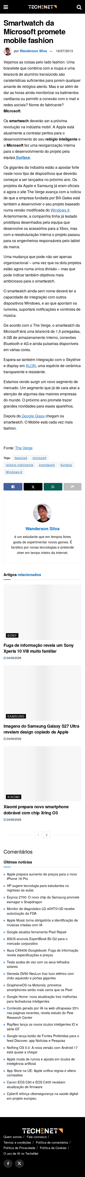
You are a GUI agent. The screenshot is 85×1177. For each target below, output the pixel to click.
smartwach (47, 465)
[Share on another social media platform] (72, 486)
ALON (31, 365)
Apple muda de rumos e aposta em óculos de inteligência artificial (41, 1061)
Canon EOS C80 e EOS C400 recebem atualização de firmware (36, 1084)
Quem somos (13, 1136)
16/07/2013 (64, 50)
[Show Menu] (6, 7)
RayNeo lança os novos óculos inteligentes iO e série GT (42, 1026)
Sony (12, 635)
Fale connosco (37, 1136)
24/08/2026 (13, 658)
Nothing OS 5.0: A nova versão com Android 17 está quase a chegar (42, 1050)
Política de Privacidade (19, 1148)
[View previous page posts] (38, 835)
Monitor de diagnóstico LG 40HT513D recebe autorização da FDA (41, 911)
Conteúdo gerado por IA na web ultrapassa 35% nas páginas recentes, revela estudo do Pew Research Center (43, 1013)
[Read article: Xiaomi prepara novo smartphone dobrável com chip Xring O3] (42, 774)
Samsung (16, 716)
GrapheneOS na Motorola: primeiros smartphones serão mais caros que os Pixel (39, 987)
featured (21, 458)
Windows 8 (60, 210)
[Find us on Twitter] (19, 1163)
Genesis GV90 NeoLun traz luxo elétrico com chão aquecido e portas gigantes (40, 976)
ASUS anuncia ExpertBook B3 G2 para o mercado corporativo (37, 941)
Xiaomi (13, 797)
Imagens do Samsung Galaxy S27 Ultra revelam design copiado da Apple (41, 729)
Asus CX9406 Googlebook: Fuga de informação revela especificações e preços (42, 952)
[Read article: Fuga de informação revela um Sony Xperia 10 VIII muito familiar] (42, 612)
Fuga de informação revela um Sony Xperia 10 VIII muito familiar (39, 648)
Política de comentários (52, 1142)
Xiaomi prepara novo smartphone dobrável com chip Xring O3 (36, 810)
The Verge (24, 448)
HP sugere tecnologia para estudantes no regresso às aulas (38, 888)
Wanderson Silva (33, 50)
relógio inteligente (20, 465)
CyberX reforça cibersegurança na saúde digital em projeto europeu (42, 1096)
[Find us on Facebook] (8, 1163)
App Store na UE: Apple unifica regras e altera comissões (41, 1073)
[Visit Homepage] (42, 7)
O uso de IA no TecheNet (21, 1153)
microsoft (39, 458)
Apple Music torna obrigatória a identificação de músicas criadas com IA (42, 922)
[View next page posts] (46, 835)
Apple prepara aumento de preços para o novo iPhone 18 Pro (42, 876)
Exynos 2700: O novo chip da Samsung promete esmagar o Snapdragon (43, 899)
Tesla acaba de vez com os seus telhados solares (38, 964)
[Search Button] (79, 7)
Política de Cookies (53, 1148)
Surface (66, 465)
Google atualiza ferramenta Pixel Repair (37, 932)
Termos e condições (17, 1142)
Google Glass (33, 416)
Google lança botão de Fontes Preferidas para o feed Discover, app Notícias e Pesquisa (43, 1038)
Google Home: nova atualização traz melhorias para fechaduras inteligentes (42, 999)
